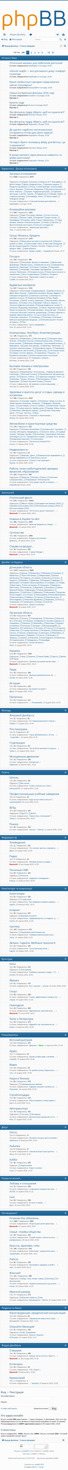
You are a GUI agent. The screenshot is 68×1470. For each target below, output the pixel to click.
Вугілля (55, 222)
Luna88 (12, 279)
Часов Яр (48, 602)
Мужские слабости (29, 1297)
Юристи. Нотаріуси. (50, 274)
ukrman (12, 975)
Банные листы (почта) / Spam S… (42, 1356)
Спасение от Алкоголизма (39, 415)
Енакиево (45, 580)
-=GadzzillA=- (14, 737)
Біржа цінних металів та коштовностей (37, 241)
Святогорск (26, 592)
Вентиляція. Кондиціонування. (33, 291)
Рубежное (29, 621)
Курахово (61, 592)
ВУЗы (12, 807)
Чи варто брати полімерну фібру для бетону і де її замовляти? (37, 144)
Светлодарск (17, 595)
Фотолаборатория (20, 1040)
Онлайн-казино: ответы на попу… (42, 1237)
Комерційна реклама (22, 209)
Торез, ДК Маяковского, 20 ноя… (42, 735)
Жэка (11, 1154)
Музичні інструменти (54, 189)
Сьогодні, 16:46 (46, 88)
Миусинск (15, 630)
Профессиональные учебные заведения (34, 794)
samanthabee (14, 1254)
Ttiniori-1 (12, 751)
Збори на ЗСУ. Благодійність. (51, 182)
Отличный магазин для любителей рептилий (35, 62)
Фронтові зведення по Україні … (42, 524)
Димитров (35, 580)
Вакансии (25, 477)
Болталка (50, 1279)
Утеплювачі (35, 317)
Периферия (59, 348)
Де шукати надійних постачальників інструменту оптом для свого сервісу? (31, 131)
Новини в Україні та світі (24, 519)
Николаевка (50, 592)
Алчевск (18, 621)
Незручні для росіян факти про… (42, 1224)
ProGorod (24, 876)
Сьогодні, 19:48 (45, 77)
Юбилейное (56, 633)
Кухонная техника (29, 374)
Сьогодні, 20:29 (45, 66)
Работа (13, 1259)
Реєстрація (17, 39)
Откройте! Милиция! (21, 1326)
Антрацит (36, 626)
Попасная (26, 626)
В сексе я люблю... (36, 1203)
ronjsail (12, 1000)
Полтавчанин (37, 702)
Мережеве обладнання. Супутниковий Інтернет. (44, 343)
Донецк (24, 573)
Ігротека (14, 926)
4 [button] (38, 52)
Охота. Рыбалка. (38, 406)
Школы (13, 777)
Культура (7, 958)
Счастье (49, 628)
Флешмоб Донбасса (21, 715)
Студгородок (17, 742)
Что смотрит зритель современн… (43, 848)
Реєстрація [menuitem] (64, 35)
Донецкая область (20, 567)
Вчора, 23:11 (44, 161)
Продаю (25, 182)
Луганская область (20, 612)
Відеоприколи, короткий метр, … (42, 1011)
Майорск (29, 597)
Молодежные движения (24, 756)
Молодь (6, 710)
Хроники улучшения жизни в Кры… (43, 661)
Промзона (15, 697)
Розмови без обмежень (24, 1218)
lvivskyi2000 (33, 88)
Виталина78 (14, 1321)
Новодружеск (32, 640)
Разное (48, 381)
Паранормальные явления (31, 1084)
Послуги (14, 256)
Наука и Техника (19, 1078)
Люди (12, 669)
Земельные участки (39, 458)
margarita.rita (48, 251)
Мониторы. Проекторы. (52, 346)
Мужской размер (19, 1291)
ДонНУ (33, 813)
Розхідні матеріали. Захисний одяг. (43, 310)
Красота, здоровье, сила (24, 1245)
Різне (24, 322)
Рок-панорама (18, 729)
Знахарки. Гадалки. (29, 401)
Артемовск (51, 635)
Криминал (32, 1332)
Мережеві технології (29, 916)
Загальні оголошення (22, 173)
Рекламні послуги (36, 272)
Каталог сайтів (26, 217)
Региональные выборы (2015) (48, 506)
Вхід (5, 39)
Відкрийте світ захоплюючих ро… (42, 1024)
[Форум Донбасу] (34, 16)
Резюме (35, 477)
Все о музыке (34, 986)
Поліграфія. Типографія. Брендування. (36, 269)
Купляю (34, 182)
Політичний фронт (20, 497)
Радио (13, 856)
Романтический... (12, 1178)
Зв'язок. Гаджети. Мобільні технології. (32, 943)
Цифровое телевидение (38, 878)
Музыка (14, 980)
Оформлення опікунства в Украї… (43, 1318)
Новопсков (60, 638)
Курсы (43, 477)
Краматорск (35, 573)
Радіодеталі (41, 194)
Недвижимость (18, 449)
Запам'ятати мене (41, 1408)
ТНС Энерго (34, 1370)
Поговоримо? (9, 1213)
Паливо (46, 222)
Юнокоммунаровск (57, 595)
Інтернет (14, 910)
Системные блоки (57, 350)
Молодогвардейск (50, 626)
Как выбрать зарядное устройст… (43, 1265)
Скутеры (25, 1114)
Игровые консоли (26, 341)
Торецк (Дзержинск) (46, 590)
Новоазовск (44, 585)
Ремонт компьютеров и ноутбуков (43, 355)
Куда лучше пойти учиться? (40, 799)
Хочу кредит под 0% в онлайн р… (42, 482)
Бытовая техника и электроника (29, 366)
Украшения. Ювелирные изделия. (25, 410)
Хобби (13, 1159)
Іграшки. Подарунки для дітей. (38, 191)
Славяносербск (18, 640)
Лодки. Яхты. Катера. (56, 437)
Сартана (39, 597)
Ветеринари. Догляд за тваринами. (35, 262)
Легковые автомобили (30, 429)
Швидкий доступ (5, 35)
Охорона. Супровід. (39, 267)
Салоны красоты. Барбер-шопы (31, 408)
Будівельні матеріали (22, 285)
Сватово (22, 633)
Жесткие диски (40, 338)
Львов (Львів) (43, 656)
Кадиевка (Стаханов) (44, 621)
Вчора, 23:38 (44, 135)
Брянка (59, 621)
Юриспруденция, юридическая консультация (37, 1313)
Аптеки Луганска (36, 643)
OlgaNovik (13, 765)
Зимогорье (44, 633)
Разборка (15, 437)
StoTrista (12, 361)
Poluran (12, 881)
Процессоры (42, 350)
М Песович (13, 1337)
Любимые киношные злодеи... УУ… (43, 972)
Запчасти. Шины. (48, 432)
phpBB (25, 1451)
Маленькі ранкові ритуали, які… (42, 675)
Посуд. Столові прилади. (40, 187)
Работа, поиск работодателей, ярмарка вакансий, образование (33, 470)
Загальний (8, 492)
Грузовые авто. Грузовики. (52, 429)
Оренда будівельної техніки (48, 305)
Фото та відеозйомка (31, 274)
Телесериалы (26, 970)
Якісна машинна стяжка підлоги (42, 1100)
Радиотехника (26, 1165)
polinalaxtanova (15, 1240)
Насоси (32, 830)
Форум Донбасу (17, 34)
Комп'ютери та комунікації (17, 888)
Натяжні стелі (26, 303)
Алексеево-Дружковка (33, 599)
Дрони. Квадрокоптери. (33, 184)
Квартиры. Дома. (28, 455)
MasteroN (13, 513)
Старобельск (27, 628)
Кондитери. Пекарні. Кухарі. (46, 217)
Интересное (34, 762)
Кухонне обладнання (34, 189)
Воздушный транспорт (21, 439)
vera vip (12, 386)
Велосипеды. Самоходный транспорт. (50, 434)
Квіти (37, 413)
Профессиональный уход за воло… (43, 1284)
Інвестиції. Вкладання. (53, 244)
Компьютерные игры (44, 341)
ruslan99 (12, 1059)
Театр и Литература (21, 1019)
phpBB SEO (39, 1464)
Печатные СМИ (18, 870)
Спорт (13, 991)
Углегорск (29, 595)
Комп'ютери (17, 893)
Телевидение (17, 842)
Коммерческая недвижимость (50, 455)
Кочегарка (15, 1364)
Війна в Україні (27, 503)
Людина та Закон (12, 1307)
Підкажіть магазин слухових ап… (42, 1087)
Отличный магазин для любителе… (43, 201)
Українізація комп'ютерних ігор (33, 932)
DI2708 (12, 678)
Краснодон (50, 623)
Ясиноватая (27, 587)
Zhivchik (31, 115)
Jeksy (11, 937)
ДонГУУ (25, 813)
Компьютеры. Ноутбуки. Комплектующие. (35, 332)
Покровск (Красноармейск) (33, 583)
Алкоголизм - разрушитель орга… (42, 1251)
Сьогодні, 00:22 (42, 105)
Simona (12, 418)
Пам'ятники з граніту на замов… (42, 277)
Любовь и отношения (22, 1183)
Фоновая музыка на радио (39, 862)
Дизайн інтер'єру (55, 291)
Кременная (33, 633)
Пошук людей (51, 196)
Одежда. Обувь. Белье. (56, 408)
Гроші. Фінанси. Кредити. (24, 235)
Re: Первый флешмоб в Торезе (42, 721)
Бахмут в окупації (36, 604)
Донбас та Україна (12, 562)
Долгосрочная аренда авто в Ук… (42, 1117)
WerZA (45, 1300)
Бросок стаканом (36, 1335)
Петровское (45, 630)
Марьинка (38, 592)
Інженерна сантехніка (39, 296)
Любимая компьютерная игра (41, 935)
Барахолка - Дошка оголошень (19, 168)
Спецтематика (10, 1034)
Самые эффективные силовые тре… (44, 997)
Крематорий (17, 1378)
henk (11, 1267)
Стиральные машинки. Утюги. (50, 377)
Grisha (12, 921)
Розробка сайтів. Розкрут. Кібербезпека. (38, 220)
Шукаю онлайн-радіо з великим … (42, 1057)
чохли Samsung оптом (38, 948)
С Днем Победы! (36, 552)
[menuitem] (65, 46)
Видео (13, 1064)
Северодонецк (36, 618)
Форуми (31, 35)
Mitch (41, 1045)
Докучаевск (16, 585)
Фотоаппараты (44, 379)
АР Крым (15, 659)
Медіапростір (9, 837)
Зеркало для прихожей (38, 227)
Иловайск (24, 580)
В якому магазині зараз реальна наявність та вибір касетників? (35, 156)
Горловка (57, 573)
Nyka (11, 645)
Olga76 (12, 905)
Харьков (31, 656)
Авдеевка (56, 580)
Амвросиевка (44, 575)
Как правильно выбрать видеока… (43, 902)
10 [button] (48, 52)
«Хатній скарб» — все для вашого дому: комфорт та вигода (37, 72)
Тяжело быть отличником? (39, 816)
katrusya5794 (14, 788)
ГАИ (23, 1332)
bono (11, 1103)
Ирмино (31, 635)
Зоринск (23, 638)
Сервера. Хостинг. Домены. (23, 353)
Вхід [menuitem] (58, 35)
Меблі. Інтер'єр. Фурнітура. (33, 300)
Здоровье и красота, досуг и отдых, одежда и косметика (37, 393)
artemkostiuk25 (15, 802)
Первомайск (38, 623)
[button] (23, 52)
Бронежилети (34, 1300)
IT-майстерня (26, 899)
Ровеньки (26, 623)
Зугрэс (57, 578)
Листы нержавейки (36, 325)
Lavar (11, 1171)
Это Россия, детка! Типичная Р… (42, 511)
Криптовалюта (30, 248)
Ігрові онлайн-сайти (34, 244)
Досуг (5, 1127)
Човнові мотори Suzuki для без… (42, 1151)
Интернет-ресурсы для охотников (42, 1138)
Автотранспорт (18, 1108)
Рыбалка (14, 1146)
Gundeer (31, 96)
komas (12, 1286)
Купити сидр (16, 102)
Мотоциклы (35, 1114)
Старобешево (27, 602)
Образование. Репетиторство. (38, 480)
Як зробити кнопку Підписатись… (42, 1070)
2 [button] (31, 52)
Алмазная (34, 638)
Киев (23, 656)
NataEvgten (32, 66)
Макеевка (46, 573)
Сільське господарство (44, 225)
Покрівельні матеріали (36, 298)
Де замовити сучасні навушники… (43, 384)
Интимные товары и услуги (51, 401)
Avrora (31, 105)
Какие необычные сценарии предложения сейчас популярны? (34, 83)
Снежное (36, 578)
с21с (11, 1073)
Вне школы (25, 783)
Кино (12, 964)
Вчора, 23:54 (44, 124)
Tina (11, 230)
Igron (11, 1205)
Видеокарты (26, 338)
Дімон (11, 691)
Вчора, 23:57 (42, 115)
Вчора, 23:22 (42, 148)
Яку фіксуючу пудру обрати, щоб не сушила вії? (36, 112)
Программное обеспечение (23, 350)
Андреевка (49, 599)
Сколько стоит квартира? (39, 460)
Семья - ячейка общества (25, 1232)
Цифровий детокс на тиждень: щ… (43, 918)
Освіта (5, 772)
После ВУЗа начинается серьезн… (43, 748)
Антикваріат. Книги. (35, 196)
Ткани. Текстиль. (25, 413)
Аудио (13, 1051)
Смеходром (16, 1005)
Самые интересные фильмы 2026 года (31, 92)
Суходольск (60, 628)
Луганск (25, 618)
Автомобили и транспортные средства (33, 423)
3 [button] (35, 52)
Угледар (61, 583)
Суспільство (16, 532)
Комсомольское (52, 597)
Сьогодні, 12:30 (43, 96)
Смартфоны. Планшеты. (46, 353)
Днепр (63, 656)
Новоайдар (45, 640)
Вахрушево (57, 630)
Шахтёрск (47, 578)
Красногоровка (17, 597)
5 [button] (42, 52)
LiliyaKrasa (13, 1140)
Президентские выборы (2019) (48, 503)
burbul (11, 1027)
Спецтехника (38, 439)
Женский (14, 1273)
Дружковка (30, 590)
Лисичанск (49, 618)
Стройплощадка (19, 1095)
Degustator (32, 124)
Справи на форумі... (21, 546)
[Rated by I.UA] (27, 1447)
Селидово (51, 583)
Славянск (26, 578)
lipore (24, 1436)
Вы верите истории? (37, 689)
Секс (12, 1197)
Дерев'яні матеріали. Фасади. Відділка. (45, 293)
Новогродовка (41, 595)
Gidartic (12, 723)
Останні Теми (9, 57)
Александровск (47, 638)
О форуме (15, 1350)
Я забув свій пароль (9, 1408)
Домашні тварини (52, 184)
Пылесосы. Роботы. (27, 377)
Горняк (39, 602)
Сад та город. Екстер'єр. (46, 315)
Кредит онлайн (35, 251)
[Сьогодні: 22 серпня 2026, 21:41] (61, 46)
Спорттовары (23, 406)
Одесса (55, 656)
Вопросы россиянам (37, 538)
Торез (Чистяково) (29, 575)
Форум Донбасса (11, 1345)
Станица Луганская (30, 630)
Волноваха (50, 587)
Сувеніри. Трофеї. (56, 194)
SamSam (35, 1383)
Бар (41, 1297)
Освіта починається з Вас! (40, 786)
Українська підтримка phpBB (47, 1458)
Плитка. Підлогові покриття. (52, 308)
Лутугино (39, 628)
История (14, 683)
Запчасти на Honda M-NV (39, 441)
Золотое (41, 635)
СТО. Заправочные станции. (33, 437)
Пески (59, 599)
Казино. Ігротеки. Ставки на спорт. (45, 246)
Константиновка (30, 585)
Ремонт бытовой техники (32, 381)
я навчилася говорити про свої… (42, 1189)
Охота (13, 1132)
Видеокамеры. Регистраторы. (33, 372)
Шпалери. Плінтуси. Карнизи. (46, 303)
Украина (14, 650)
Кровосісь (13, 541)
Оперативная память (43, 348)
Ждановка (39, 587)
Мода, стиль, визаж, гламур (33, 1279)
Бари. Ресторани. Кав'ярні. (32, 215)
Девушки (32, 1045)
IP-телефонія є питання (38, 358)
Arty (28, 1454)
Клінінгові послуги (43, 265)
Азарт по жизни (35, 1168)
